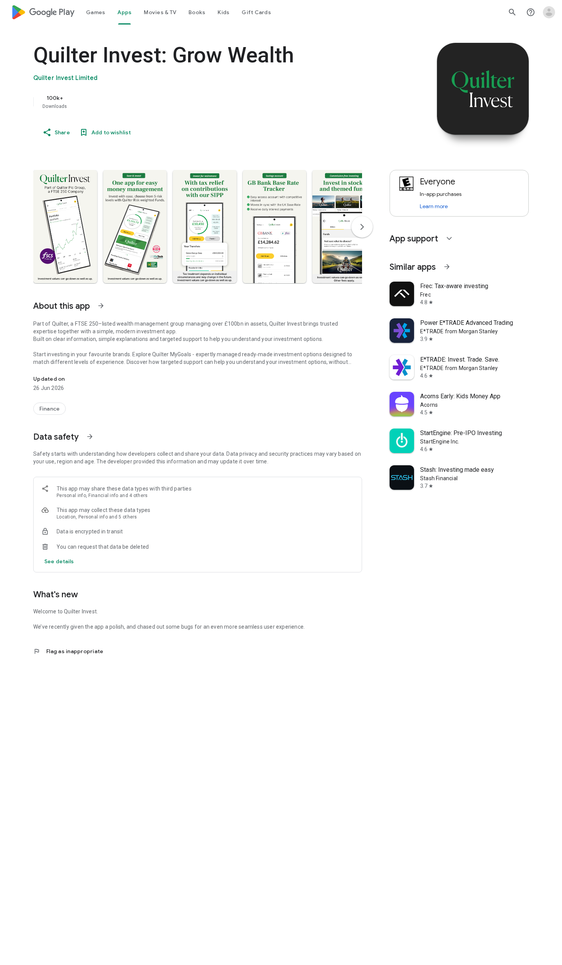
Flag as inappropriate (68, 651)
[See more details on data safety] (59, 561)
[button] (65, 226)
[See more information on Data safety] (90, 436)
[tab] (95, 12)
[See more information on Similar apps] (447, 267)
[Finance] (49, 408)
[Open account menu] (549, 12)
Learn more (434, 206)
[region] (186, 101)
